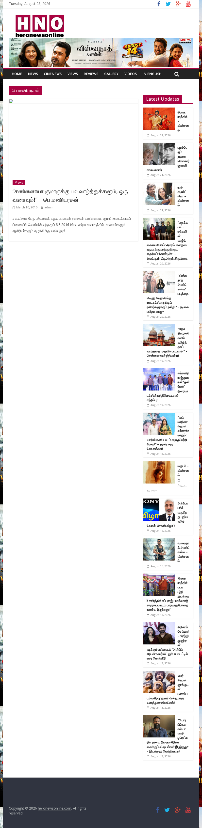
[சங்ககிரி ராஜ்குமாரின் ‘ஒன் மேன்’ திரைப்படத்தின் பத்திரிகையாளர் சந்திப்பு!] (159, 371)
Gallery (111, 73)
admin (48, 207)
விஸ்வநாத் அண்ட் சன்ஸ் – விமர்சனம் (183, 552)
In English (152, 73)
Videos (130, 73)
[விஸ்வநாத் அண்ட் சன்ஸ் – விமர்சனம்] (159, 541)
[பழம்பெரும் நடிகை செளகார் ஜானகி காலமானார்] (159, 145)
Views (72, 73)
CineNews (53, 73)
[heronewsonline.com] (39, 16)
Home (17, 73)
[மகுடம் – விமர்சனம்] (159, 463)
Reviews (91, 73)
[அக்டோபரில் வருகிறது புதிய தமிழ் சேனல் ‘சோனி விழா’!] (159, 501)
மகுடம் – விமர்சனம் (183, 470)
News (33, 73)
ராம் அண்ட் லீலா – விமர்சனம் (183, 196)
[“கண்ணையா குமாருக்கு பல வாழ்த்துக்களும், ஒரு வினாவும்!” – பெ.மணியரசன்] (73, 102)
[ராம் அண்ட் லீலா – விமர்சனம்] (159, 185)
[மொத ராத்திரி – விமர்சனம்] (159, 110)
